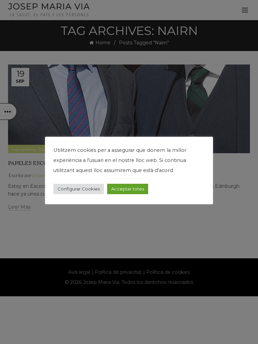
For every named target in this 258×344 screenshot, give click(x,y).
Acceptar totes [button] (127, 188)
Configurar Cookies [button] (78, 188)
